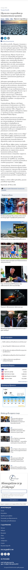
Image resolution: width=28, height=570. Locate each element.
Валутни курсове (5, 545)
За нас (2, 510)
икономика (14, 188)
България (3, 533)
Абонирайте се (14, 500)
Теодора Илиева (5, 10)
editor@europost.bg (9, 562)
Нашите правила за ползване (8, 504)
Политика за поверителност (9, 518)
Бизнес (3, 538)
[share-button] (2, 38)
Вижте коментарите (8, 41)
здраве (9, 188)
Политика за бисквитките (8, 521)
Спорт (2, 543)
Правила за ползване (6, 515)
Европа (5, 188)
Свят (11, 19)
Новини (7, 19)
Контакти (4, 513)
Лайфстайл (4, 540)
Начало (2, 19)
